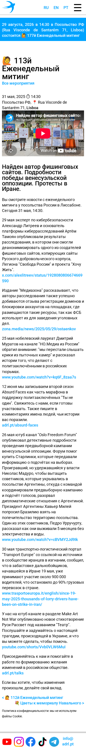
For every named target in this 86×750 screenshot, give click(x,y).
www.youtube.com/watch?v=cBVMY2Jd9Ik (40, 539)
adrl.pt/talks (13, 673)
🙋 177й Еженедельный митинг (50, 35)
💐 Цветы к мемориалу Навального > (49, 703)
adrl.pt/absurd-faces (20, 425)
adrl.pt (68, 741)
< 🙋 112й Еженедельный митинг (32, 697)
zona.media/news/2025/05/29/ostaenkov (39, 329)
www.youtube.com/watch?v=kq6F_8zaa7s (39, 377)
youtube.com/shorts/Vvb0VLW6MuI (33, 647)
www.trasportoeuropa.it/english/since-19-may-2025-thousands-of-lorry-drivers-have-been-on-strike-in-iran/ (40, 598)
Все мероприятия (18, 83)
